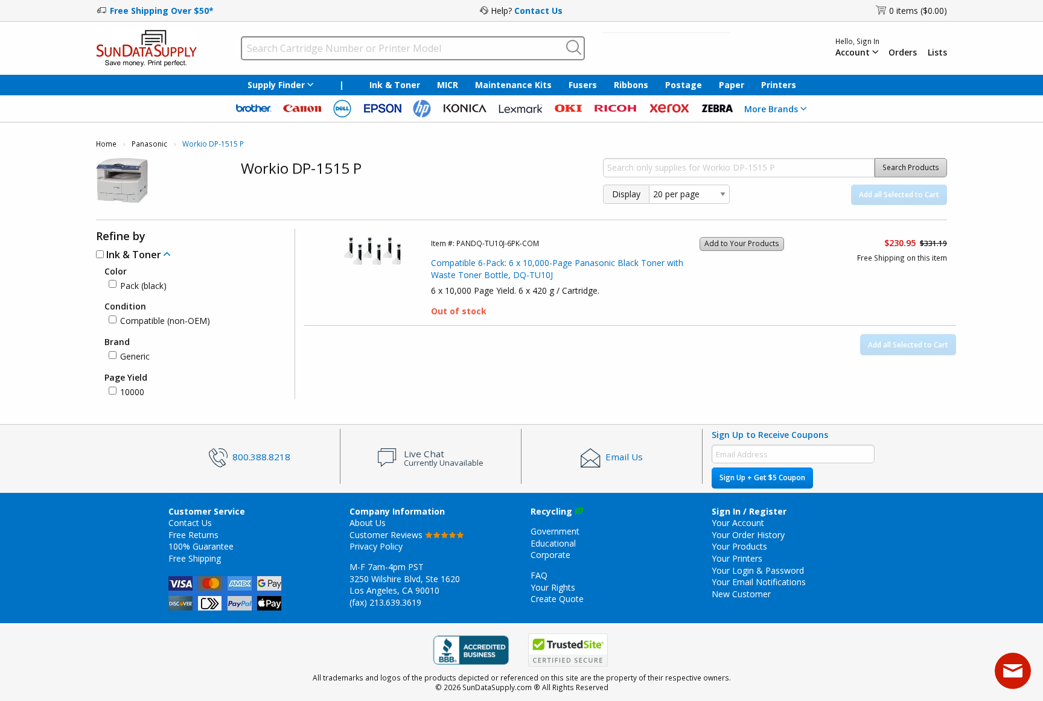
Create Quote (557, 598)
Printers (778, 84)
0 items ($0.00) (918, 10)
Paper (731, 84)
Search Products (910, 167)
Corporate (550, 554)
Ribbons (631, 84)
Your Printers (737, 558)
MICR (447, 84)
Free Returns (193, 535)
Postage (683, 84)
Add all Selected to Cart (899, 194)
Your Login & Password (758, 570)
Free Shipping (194, 558)
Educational (553, 543)
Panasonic (149, 144)
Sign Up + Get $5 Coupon (762, 477)
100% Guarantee (201, 546)
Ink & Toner (394, 84)
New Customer (741, 594)
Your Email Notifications (759, 582)
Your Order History (748, 535)
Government (555, 531)
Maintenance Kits (513, 84)
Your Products (739, 546)
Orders (902, 52)
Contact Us (538, 10)
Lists (937, 52)
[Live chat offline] (1013, 671)
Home (106, 144)
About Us (367, 522)
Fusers (583, 84)
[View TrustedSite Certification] (568, 650)
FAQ (539, 575)
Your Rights (553, 587)
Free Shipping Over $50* (162, 10)
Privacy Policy (376, 546)
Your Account (738, 522)
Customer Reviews (387, 535)
